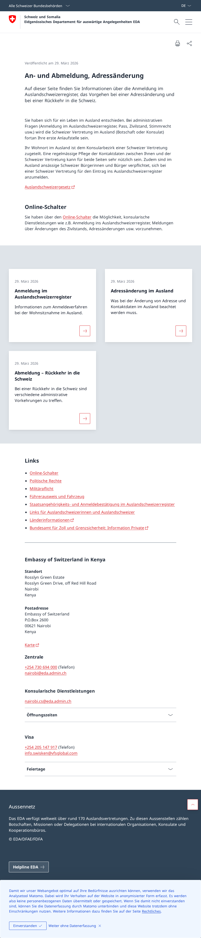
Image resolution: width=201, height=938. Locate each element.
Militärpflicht (41, 488)
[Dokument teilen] (189, 43)
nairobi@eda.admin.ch (45, 673)
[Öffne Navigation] (188, 22)
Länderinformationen (50, 520)
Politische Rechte (46, 480)
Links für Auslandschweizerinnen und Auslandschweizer (82, 512)
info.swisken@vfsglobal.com (51, 753)
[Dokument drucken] (177, 43)
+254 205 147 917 (41, 747)
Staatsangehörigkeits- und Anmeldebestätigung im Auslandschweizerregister (102, 504)
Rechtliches (151, 911)
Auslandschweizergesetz (48, 187)
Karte (30, 645)
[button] (192, 804)
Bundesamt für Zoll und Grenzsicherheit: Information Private (87, 527)
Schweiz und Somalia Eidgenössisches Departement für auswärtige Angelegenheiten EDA (82, 19)
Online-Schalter (77, 217)
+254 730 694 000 (41, 667)
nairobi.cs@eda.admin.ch (48, 701)
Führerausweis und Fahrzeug (57, 496)
